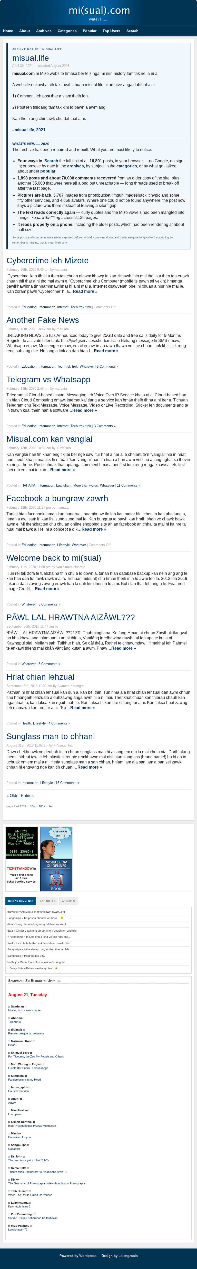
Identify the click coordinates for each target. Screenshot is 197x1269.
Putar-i (12, 1044)
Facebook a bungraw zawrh (57, 498)
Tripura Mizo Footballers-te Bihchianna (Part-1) (37, 1171)
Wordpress (87, 1256)
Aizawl (12, 1102)
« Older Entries (20, 795)
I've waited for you (19, 1137)
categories (126, 166)
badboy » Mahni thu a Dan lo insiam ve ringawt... (37, 962)
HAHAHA (28, 485)
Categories (67, 31)
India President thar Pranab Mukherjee (32, 1125)
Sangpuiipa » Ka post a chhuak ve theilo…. (34, 918)
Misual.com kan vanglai (49, 439)
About (24, 31)
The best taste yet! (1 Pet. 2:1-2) (28, 1160)
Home (8, 31)
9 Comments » (108, 366)
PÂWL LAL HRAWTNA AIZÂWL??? (70, 617)
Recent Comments (20, 901)
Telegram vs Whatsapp (48, 379)
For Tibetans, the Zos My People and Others (36, 1056)
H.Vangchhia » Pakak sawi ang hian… (31, 968)
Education (29, 307)
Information (46, 307)
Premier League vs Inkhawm (26, 1033)
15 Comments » (67, 783)
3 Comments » (105, 426)
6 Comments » (49, 664)
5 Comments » (49, 604)
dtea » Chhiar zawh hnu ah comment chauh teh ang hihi (41, 930)
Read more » (85, 291)
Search (132, 31)
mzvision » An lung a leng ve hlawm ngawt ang (36, 911)
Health (26, 723)
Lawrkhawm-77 (17, 1229)
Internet (62, 307)
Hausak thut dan (18, 1091)
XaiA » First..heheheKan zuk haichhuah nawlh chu (38, 943)
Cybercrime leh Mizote (47, 260)
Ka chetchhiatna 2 (19, 1206)
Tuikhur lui (14, 1021)
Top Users (111, 31)
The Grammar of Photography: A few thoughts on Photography (47, 1183)
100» (42, 806)
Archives (44, 31)
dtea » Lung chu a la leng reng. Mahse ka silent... (37, 924)
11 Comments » (128, 485)
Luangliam (63, 485)
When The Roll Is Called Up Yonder (30, 1194)
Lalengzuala (128, 1256)
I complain (14, 1114)
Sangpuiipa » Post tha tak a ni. (26, 955)
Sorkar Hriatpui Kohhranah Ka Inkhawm (32, 1218)
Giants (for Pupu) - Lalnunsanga (28, 1068)
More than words (85, 485)
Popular (89, 31)
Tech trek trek (81, 307)
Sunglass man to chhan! (50, 736)
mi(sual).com (98, 12)
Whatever (87, 366)
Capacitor (14, 1148)
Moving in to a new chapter (25, 1010)
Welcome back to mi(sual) (53, 557)
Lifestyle (63, 545)
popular (47, 171)
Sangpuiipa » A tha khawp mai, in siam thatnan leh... (39, 949)
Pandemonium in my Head (24, 1079)
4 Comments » (59, 723)
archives (75, 166)
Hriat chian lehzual (40, 676)
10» (32, 806)
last (51, 806)
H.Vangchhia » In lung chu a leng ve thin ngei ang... (39, 936)
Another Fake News (42, 320)
